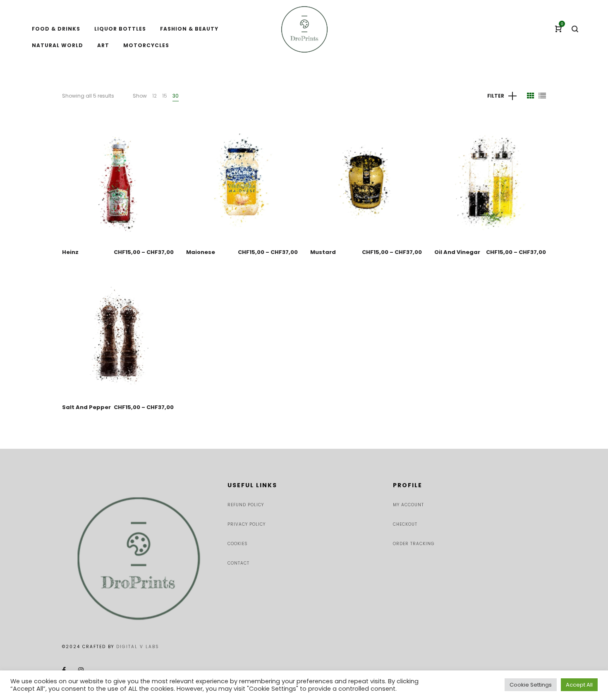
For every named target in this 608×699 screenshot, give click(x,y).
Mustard (323, 252)
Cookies (237, 544)
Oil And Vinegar (457, 252)
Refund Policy (245, 505)
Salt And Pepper (86, 407)
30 (175, 95)
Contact (238, 563)
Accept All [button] (579, 685)
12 (154, 95)
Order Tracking (414, 544)
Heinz (70, 252)
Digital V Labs (137, 647)
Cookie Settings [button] (531, 685)
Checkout (405, 524)
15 (164, 95)
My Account (408, 505)
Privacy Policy (246, 524)
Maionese (200, 252)
